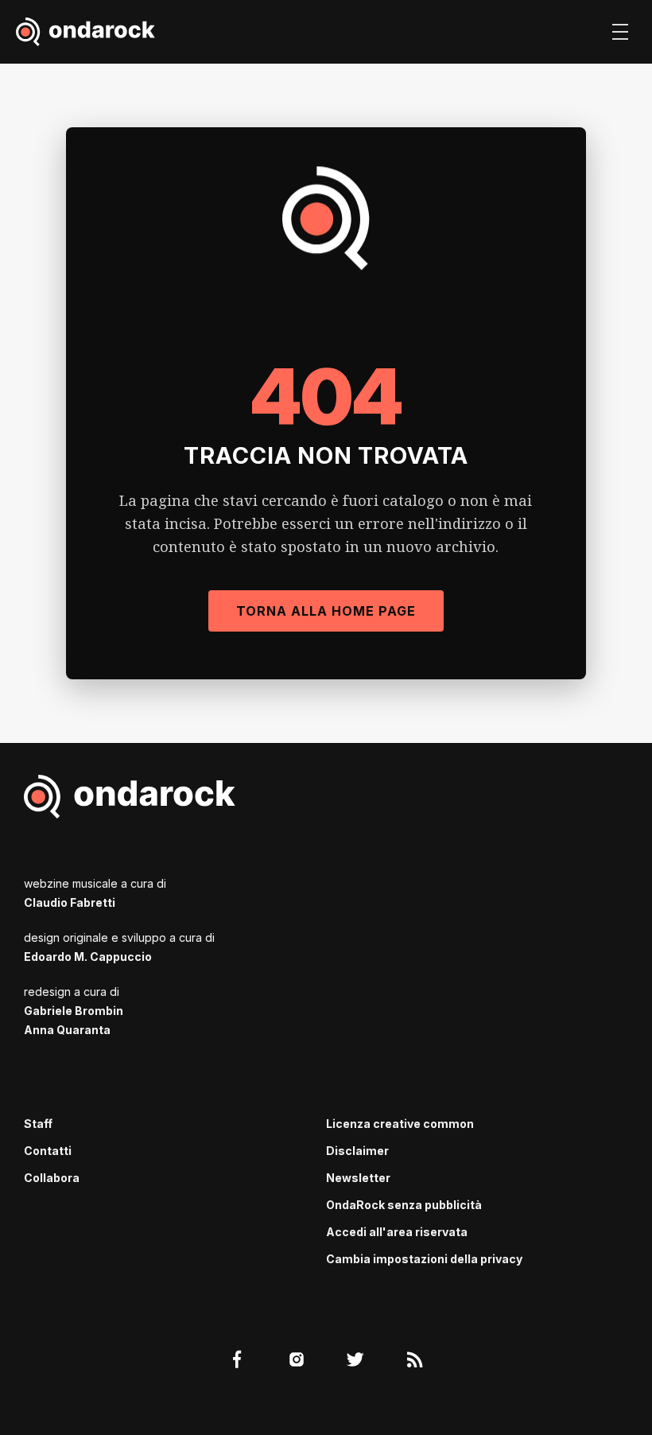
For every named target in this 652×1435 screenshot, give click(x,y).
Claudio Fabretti (69, 902)
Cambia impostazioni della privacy (424, 1259)
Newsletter (358, 1177)
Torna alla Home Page (326, 611)
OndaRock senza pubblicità (404, 1204)
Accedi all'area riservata (397, 1232)
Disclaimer (357, 1150)
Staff (38, 1123)
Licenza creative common (400, 1123)
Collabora (52, 1177)
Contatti (48, 1150)
